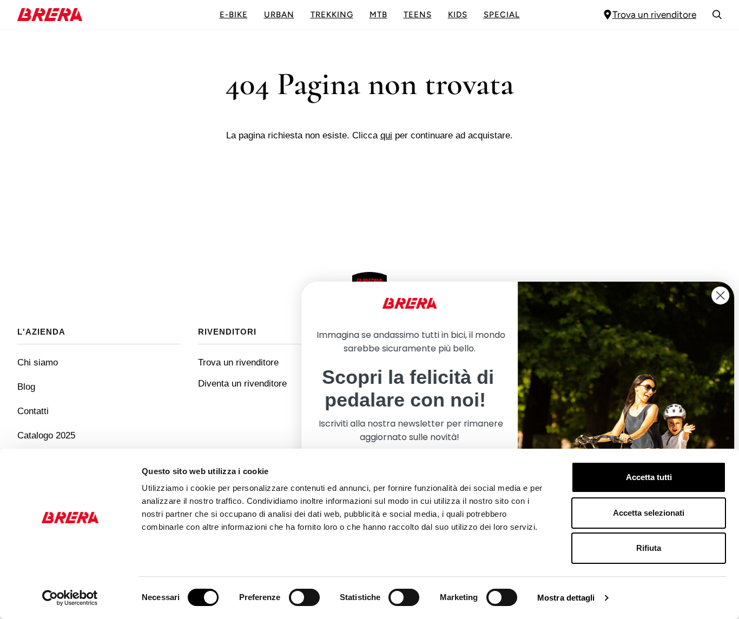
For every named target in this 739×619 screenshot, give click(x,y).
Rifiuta (648, 548)
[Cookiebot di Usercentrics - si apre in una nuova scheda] (70, 598)
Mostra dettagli (566, 597)
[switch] (304, 597)
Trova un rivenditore (654, 14)
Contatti (33, 410)
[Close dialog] (714, 295)
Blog (26, 386)
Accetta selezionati (648, 512)
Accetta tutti (649, 477)
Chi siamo (37, 362)
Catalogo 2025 (46, 435)
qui (386, 135)
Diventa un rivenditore (242, 383)
